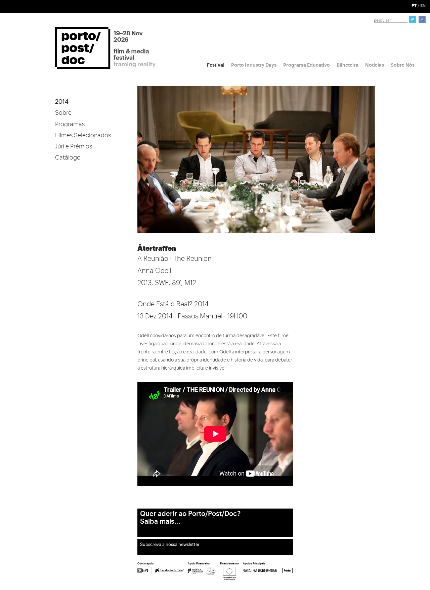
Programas (70, 124)
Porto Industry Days (253, 65)
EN (423, 6)
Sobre (63, 113)
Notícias (374, 65)
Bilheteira (347, 65)
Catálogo (68, 157)
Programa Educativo (306, 65)
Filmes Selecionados (83, 135)
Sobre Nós (403, 65)
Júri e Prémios (73, 146)
